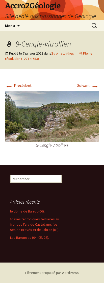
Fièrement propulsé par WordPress (52, 272)
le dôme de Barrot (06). (27, 211)
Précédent (18, 85)
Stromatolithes (62, 53)
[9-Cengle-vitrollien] (52, 116)
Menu (10, 25)
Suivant (88, 85)
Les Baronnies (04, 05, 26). (29, 237)
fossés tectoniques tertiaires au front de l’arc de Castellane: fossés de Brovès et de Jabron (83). (34, 224)
